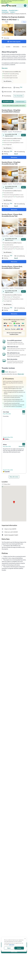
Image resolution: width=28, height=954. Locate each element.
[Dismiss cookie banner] (25, 938)
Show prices (14, 157)
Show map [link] (6, 37)
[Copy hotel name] (18, 20)
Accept (19, 948)
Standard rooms (20, 101)
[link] (8, 47)
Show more (5, 68)
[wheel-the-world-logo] (8, 5)
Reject (9, 948)
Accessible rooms (7, 101)
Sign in (23, 135)
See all (16, 153)
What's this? (21, 374)
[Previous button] (3, 47)
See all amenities (18, 95)
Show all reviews (14, 476)
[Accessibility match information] (16, 134)
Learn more (11, 944)
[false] (25, 5)
